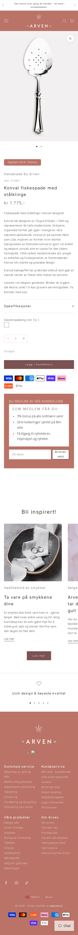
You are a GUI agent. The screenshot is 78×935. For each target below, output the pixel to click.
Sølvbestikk (12, 858)
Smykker (10, 833)
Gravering (10, 797)
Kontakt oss (49, 827)
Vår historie (49, 848)
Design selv (11, 822)
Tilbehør (9, 843)
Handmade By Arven (22, 174)
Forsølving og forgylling (20, 802)
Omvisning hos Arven (18, 807)
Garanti (46, 782)
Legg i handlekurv (39, 364)
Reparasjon (12, 868)
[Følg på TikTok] (27, 882)
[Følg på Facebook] (6, 882)
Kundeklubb (49, 833)
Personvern (49, 807)
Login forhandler (52, 802)
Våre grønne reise (53, 843)
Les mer (9, 638)
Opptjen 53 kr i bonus (22, 162)
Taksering (10, 792)
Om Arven (48, 822)
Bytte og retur (50, 787)
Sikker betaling (51, 792)
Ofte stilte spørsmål (54, 777)
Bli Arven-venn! (60, 454)
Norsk (49, 897)
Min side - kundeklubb (56, 772)
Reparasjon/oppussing (19, 787)
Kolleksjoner (12, 853)
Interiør (9, 848)
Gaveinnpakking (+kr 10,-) (21, 320)
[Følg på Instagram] (16, 882)
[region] (39, 688)
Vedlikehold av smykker (25, 588)
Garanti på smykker (54, 838)
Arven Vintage (13, 827)
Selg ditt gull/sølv (16, 863)
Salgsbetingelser (52, 797)
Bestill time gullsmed (18, 782)
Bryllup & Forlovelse (17, 838)
